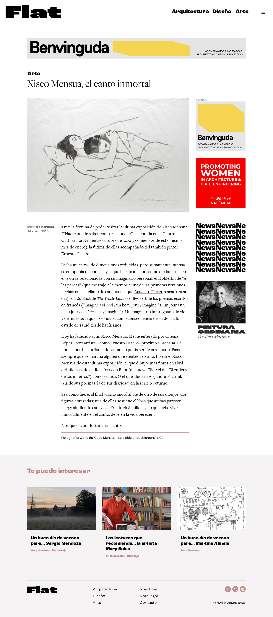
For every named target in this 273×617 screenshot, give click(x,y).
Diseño (222, 13)
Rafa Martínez (43, 226)
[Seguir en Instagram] (243, 589)
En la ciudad (114, 556)
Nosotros (148, 589)
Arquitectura (190, 13)
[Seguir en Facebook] (228, 589)
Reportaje (59, 550)
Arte (241, 13)
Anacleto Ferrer (148, 292)
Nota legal (149, 596)
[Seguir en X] (235, 589)
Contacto (148, 603)
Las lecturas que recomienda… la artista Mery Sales (131, 543)
